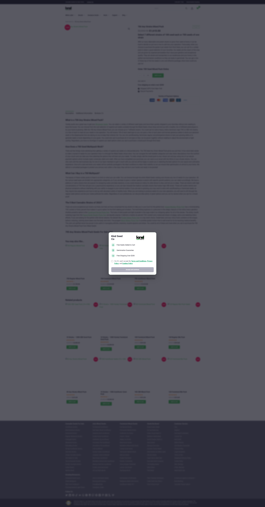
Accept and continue (132, 270)
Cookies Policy (127, 263)
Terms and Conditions (138, 261)
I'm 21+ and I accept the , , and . (133, 262)
